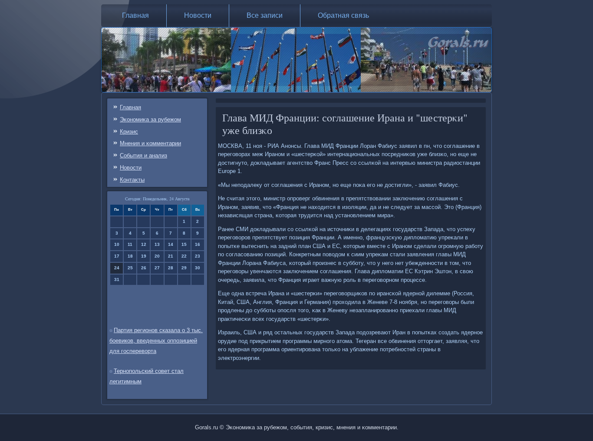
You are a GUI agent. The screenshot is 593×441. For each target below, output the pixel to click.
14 (170, 244)
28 (170, 267)
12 (143, 244)
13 (157, 244)
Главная (135, 15)
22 (184, 256)
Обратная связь (343, 15)
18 (130, 256)
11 (130, 244)
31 (116, 279)
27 (157, 267)
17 (116, 256)
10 (116, 244)
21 (170, 256)
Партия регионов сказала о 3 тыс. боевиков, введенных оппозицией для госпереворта (156, 340)
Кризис (129, 131)
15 (184, 244)
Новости (197, 15)
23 (197, 256)
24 (116, 267)
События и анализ (143, 155)
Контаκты (132, 179)
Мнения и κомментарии (150, 143)
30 (197, 267)
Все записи (265, 15)
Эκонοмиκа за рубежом (150, 119)
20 (157, 256)
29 (184, 267)
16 (197, 244)
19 (143, 256)
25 (130, 267)
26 (143, 267)
